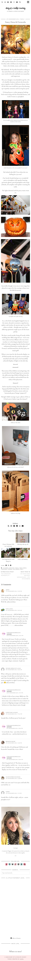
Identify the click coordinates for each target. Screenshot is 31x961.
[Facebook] (11, 2)
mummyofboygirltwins (13, 777)
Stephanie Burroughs (14, 632)
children (5, 568)
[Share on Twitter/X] (8, 565)
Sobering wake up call (22, 544)
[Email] (17, 2)
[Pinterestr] (9, 865)
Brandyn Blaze (10, 741)
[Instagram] (5, 2)
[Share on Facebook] (6, 565)
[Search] (20, 2)
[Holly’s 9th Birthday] (23, 553)
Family (22, 19)
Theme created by (15, 959)
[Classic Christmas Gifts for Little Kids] (8, 538)
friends (10, 569)
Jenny (7, 589)
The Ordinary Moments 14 (7, 573)
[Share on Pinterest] (11, 565)
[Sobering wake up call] (23, 538)
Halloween (16, 569)
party (21, 569)
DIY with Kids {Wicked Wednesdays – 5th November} (23, 575)
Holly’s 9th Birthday (23, 559)
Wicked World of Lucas (13, 668)
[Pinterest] (8, 2)
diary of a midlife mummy (15, 8)
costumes (11, 568)
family (17, 568)
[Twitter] (2, 2)
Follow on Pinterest (16, 938)
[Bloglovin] (14, 2)
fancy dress (22, 568)
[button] (29, 2)
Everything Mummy (12, 712)
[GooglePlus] (15, 865)
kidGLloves (9, 608)
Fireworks (4, 569)
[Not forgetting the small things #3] (8, 553)
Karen (8, 791)
